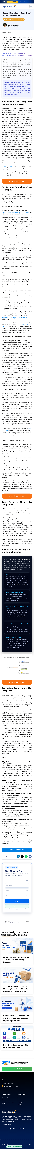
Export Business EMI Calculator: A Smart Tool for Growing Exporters (16, 959)
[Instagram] (20, 1128)
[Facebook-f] (10, 1128)
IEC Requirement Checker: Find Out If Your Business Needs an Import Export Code (16, 1018)
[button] (18, 856)
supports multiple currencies (14, 318)
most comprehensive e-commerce (15, 212)
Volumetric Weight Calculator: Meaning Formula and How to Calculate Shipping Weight (16, 988)
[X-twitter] (17, 1128)
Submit (17, 901)
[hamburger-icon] (31, 6)
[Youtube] (14, 1128)
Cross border (7, 166)
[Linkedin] (23, 1128)
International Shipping (12, 19)
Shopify (21, 19)
